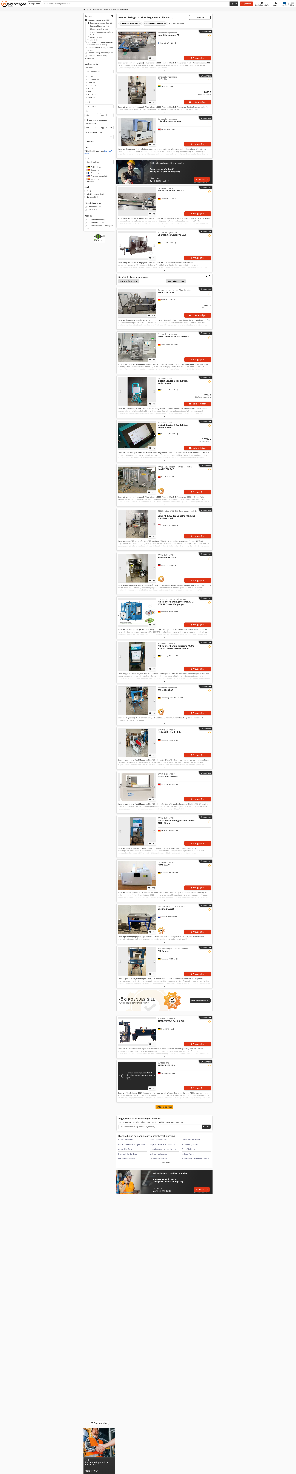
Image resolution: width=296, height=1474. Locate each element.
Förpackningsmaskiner (99, 20)
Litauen (94, 179)
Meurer (92, 94)
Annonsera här (100, 1423)
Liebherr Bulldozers (158, 1154)
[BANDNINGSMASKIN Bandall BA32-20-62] (137, 568)
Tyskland (95, 167)
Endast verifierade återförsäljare (100, 226)
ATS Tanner (93, 79)
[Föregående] (120, 45)
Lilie (90, 91)
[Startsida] (84, 9)
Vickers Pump (188, 1154)
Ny (89, 191)
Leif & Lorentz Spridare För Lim (163, 1149)
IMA (90, 88)
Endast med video (96, 222)
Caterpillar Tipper (126, 1149)
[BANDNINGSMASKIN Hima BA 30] (137, 875)
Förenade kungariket (99, 176)
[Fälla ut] (164, 70)
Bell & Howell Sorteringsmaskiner (132, 1144)
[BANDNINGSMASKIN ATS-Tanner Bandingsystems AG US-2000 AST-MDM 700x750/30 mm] (137, 656)
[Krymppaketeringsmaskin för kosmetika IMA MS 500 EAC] (137, 480)
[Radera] (139, 23)
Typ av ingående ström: (94, 132)
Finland (94, 173)
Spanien (94, 170)
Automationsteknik (97, 56)
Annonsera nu (202, 179)
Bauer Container (125, 1139)
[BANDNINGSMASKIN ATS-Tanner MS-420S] (137, 787)
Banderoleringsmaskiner (101, 23)
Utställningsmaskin (95, 194)
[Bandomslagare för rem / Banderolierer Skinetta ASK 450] (137, 303)
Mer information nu (200, 1000)
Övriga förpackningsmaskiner (101, 33)
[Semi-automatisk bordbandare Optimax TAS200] (137, 919)
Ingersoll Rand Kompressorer (163, 1144)
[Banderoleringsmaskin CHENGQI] (137, 90)
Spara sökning (165, 1107)
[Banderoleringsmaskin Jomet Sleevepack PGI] (137, 46)
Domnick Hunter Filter (128, 1154)
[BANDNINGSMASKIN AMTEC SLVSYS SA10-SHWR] (137, 1032)
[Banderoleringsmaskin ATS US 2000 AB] (137, 701)
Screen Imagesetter (190, 1144)
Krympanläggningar (99, 26)
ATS (90, 76)
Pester (91, 97)
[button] (292, 4)
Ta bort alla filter (177, 23)
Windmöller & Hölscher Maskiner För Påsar (200, 1158)
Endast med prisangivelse (97, 120)
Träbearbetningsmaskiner (100, 53)
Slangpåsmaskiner (99, 29)
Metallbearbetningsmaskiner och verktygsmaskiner (100, 43)
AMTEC (91, 82)
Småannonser (94, 207)
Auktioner (92, 210)
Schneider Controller (191, 1139)
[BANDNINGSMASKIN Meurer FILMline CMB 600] (137, 201)
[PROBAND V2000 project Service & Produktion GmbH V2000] (137, 435)
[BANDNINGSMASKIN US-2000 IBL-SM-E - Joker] (137, 743)
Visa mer (165, 1162)
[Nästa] (154, 45)
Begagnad (92, 197)
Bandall (92, 85)
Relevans (200, 17)
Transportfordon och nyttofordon (100, 48)
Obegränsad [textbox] (92, 162)
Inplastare (96, 37)
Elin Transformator (126, 1158)
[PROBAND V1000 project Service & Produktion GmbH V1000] (137, 391)
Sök (235, 3)
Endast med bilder (96, 219)
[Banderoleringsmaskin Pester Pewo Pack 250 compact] (137, 347)
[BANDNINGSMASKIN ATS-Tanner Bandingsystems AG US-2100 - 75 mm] (137, 831)
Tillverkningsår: (90, 124)
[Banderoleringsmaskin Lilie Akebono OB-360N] (137, 132)
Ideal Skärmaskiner (158, 1139)
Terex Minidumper (190, 1149)
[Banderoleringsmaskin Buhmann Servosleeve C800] (137, 245)
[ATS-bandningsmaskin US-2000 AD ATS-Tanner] (137, 961)
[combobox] (99, 162)
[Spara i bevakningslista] (209, 35)
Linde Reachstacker (158, 1158)
